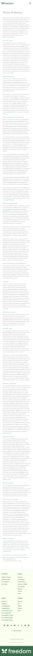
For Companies (5, 582)
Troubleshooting (6, 608)
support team (11, 112)
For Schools (4, 584)
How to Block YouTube (7, 610)
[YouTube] (14, 625)
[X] (21, 625)
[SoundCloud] (18, 625)
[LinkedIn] (4, 625)
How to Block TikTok (6, 613)
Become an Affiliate (22, 584)
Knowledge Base (6, 606)
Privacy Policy (12, 642)
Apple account (16, 103)
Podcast (20, 606)
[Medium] (28, 625)
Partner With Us (22, 582)
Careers (20, 608)
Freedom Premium (6, 577)
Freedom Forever (6, 579)
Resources (20, 589)
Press (19, 610)
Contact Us (4, 601)
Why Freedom (21, 586)
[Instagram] (11, 625)
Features (20, 591)
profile (6, 99)
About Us (20, 601)
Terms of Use (20, 642)
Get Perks (20, 577)
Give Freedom (21, 579)
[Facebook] (7, 625)
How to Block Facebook (7, 617)
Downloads (4, 603)
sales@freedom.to (9, 200)
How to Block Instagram (7, 620)
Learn (19, 593)
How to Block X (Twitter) (7, 615)
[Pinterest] (25, 625)
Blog (19, 603)
